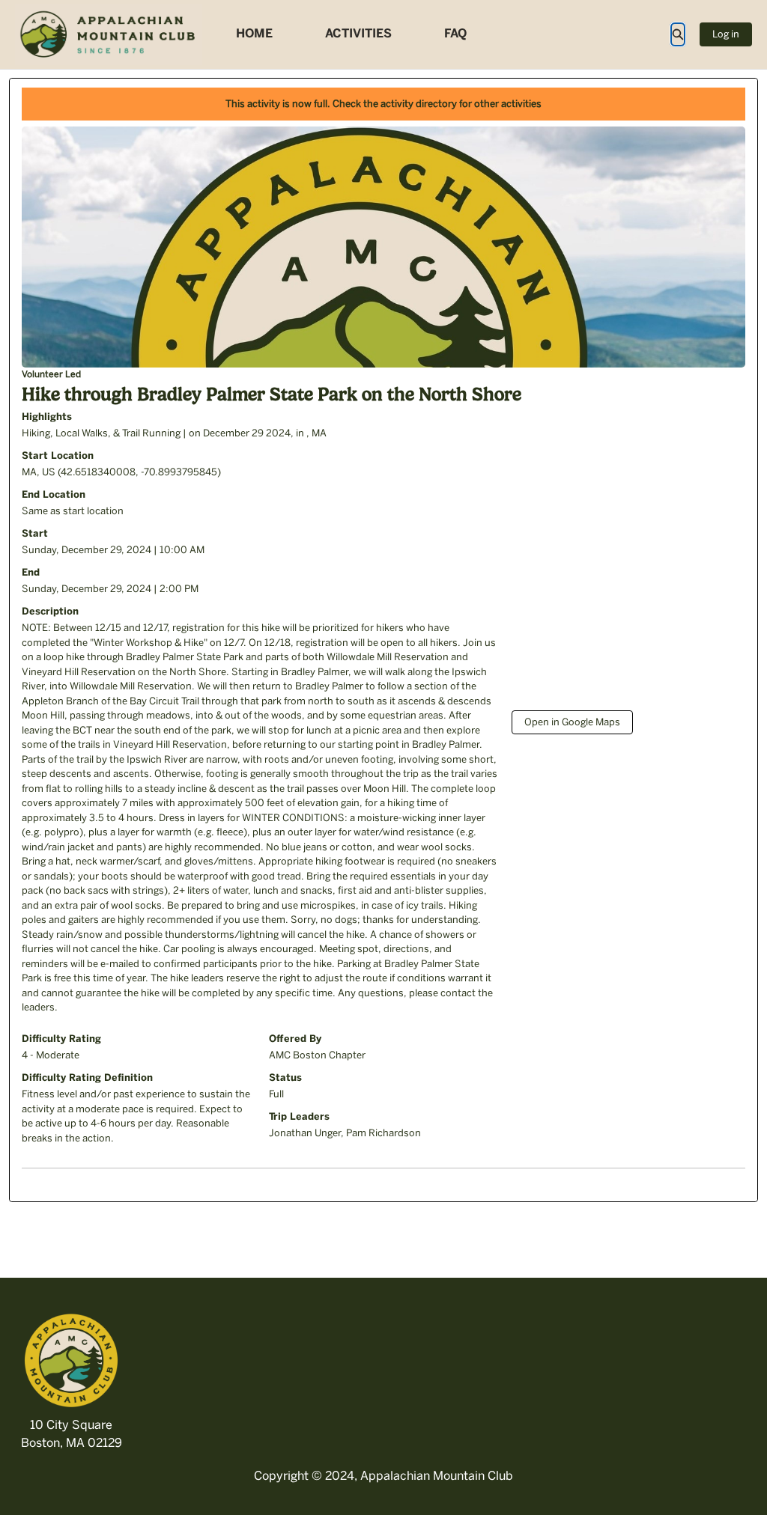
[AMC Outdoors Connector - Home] (108, 34)
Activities (358, 33)
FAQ (455, 33)
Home (254, 33)
